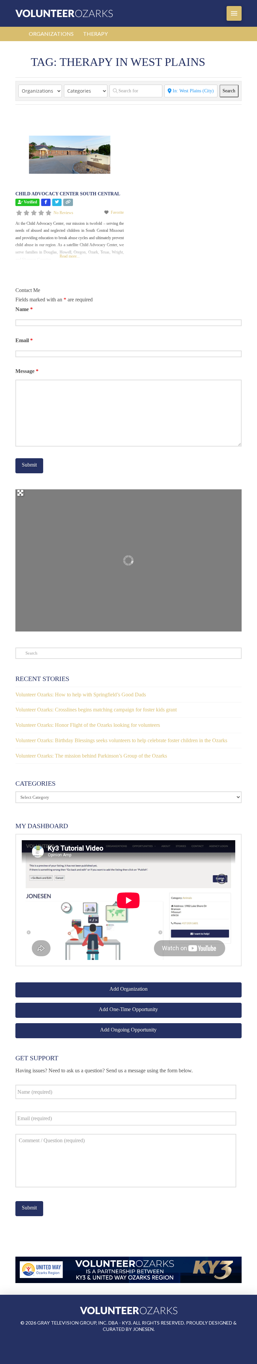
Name (24, 309)
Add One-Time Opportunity (128, 1009)
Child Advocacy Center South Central (67, 193)
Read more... (70, 256)
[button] (234, 13)
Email (24, 340)
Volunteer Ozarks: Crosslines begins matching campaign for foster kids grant (96, 709)
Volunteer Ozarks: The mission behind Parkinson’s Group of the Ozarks (91, 756)
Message (26, 371)
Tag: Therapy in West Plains (118, 62)
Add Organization (128, 989)
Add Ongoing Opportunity (128, 1030)
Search (231, 90)
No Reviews (63, 212)
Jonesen (143, 1329)
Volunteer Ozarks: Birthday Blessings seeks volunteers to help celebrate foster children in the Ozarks (121, 740)
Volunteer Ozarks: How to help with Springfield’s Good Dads (80, 694)
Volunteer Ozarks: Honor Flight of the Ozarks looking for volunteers (87, 725)
